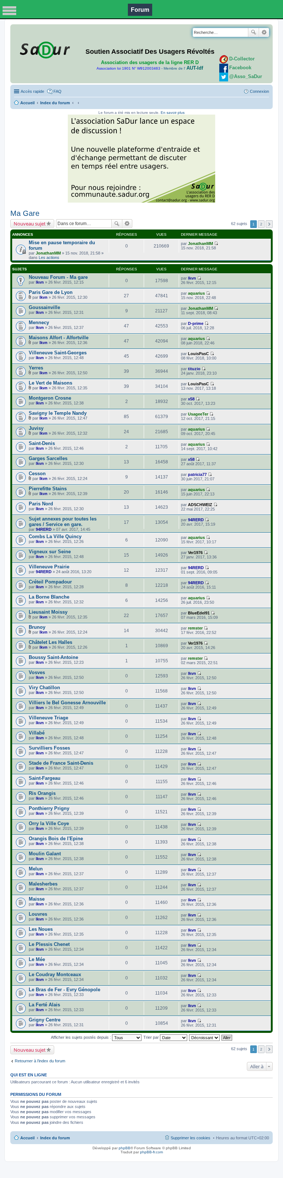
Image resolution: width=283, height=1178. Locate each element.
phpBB (124, 1148)
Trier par (151, 1037)
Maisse (37, 899)
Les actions (49, 257)
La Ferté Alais (44, 1004)
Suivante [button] (269, 224)
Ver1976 (195, 552)
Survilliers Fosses (49, 748)
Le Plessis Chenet (49, 944)
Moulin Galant (45, 853)
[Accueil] (44, 48)
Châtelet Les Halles (50, 642)
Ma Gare (24, 213)
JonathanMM (48, 253)
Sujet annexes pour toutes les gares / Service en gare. (63, 521)
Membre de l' (183, 68)
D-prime (195, 323)
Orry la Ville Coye (49, 823)
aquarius (196, 293)
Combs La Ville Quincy (55, 536)
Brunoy (37, 627)
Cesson (37, 473)
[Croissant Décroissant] (204, 1037)
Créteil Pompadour (50, 582)
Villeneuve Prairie (49, 566)
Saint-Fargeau (44, 778)
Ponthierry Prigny (49, 808)
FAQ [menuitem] (57, 91)
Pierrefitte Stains (48, 488)
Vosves (37, 672)
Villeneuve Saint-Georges (58, 352)
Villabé (37, 733)
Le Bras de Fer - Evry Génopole (64, 989)
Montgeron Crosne (50, 398)
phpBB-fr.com (151, 1152)
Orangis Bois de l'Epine (56, 838)
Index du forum (55, 103)
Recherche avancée (264, 32)
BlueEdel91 (199, 613)
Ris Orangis (42, 793)
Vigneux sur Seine (50, 551)
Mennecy (39, 322)
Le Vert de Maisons (50, 383)
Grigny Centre (44, 1020)
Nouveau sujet (30, 223)
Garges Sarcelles (48, 458)
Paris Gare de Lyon (51, 292)
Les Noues (41, 929)
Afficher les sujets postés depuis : (81, 1037)
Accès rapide (32, 91)
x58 (191, 399)
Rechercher (253, 32)
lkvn (40, 282)
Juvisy (36, 428)
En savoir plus (173, 113)
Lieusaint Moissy (48, 612)
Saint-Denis (42, 443)
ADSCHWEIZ (200, 504)
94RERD (44, 529)
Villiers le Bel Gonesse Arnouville (67, 702)
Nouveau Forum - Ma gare (58, 277)
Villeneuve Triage (48, 718)
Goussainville (44, 307)
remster (195, 628)
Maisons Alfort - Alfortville (58, 337)
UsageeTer (198, 414)
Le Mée (37, 959)
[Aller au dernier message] (216, 243)
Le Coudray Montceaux (55, 974)
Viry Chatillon (44, 687)
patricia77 (197, 474)
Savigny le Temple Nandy (58, 413)
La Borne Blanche (49, 597)
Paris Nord (41, 503)
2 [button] (261, 224)
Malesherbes (43, 884)
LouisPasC (198, 353)
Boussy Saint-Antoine (53, 657)
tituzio (194, 369)
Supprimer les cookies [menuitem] (190, 1138)
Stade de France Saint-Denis (61, 763)
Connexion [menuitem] (259, 91)
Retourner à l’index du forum (40, 1061)
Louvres (38, 914)
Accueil (27, 103)
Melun (36, 869)
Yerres (36, 368)
